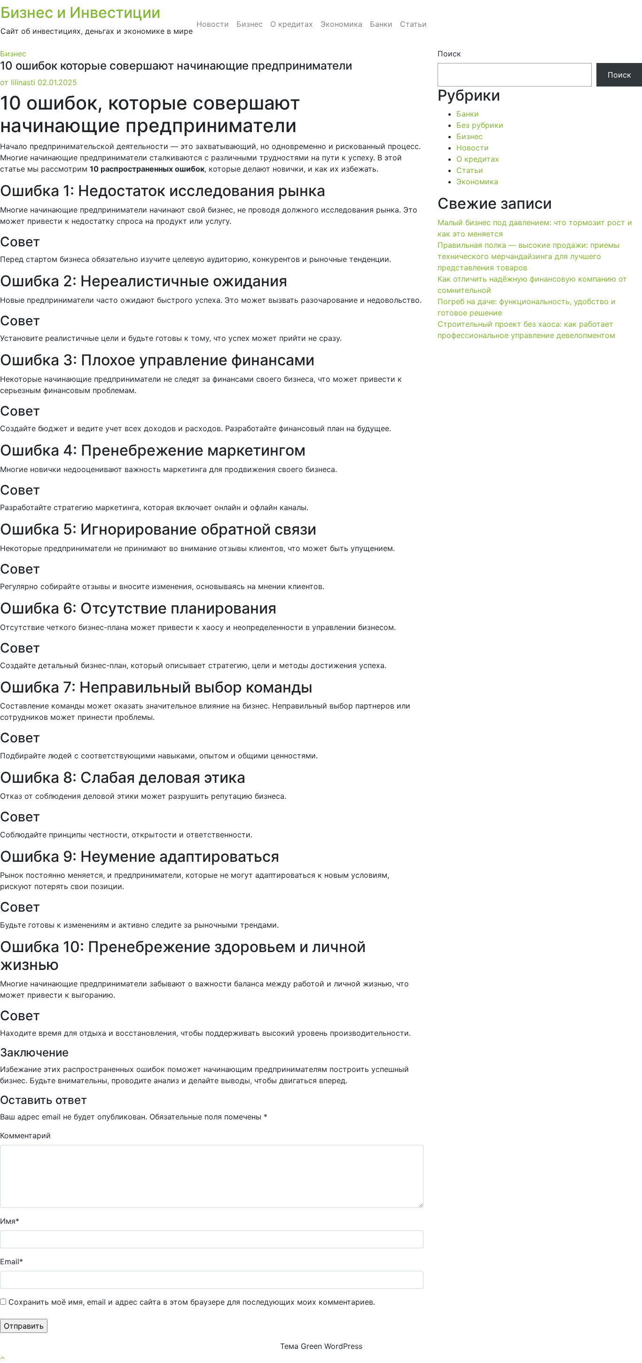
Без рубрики (479, 125)
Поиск (449, 53)
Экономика (341, 24)
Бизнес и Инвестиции (80, 12)
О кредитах (291, 24)
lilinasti (17, 82)
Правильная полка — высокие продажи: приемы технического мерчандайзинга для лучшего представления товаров (528, 256)
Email (11, 1261)
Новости (212, 24)
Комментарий (25, 1135)
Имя (9, 1221)
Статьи (413, 24)
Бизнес (249, 24)
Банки (381, 24)
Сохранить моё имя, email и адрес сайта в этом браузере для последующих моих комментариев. (191, 1302)
